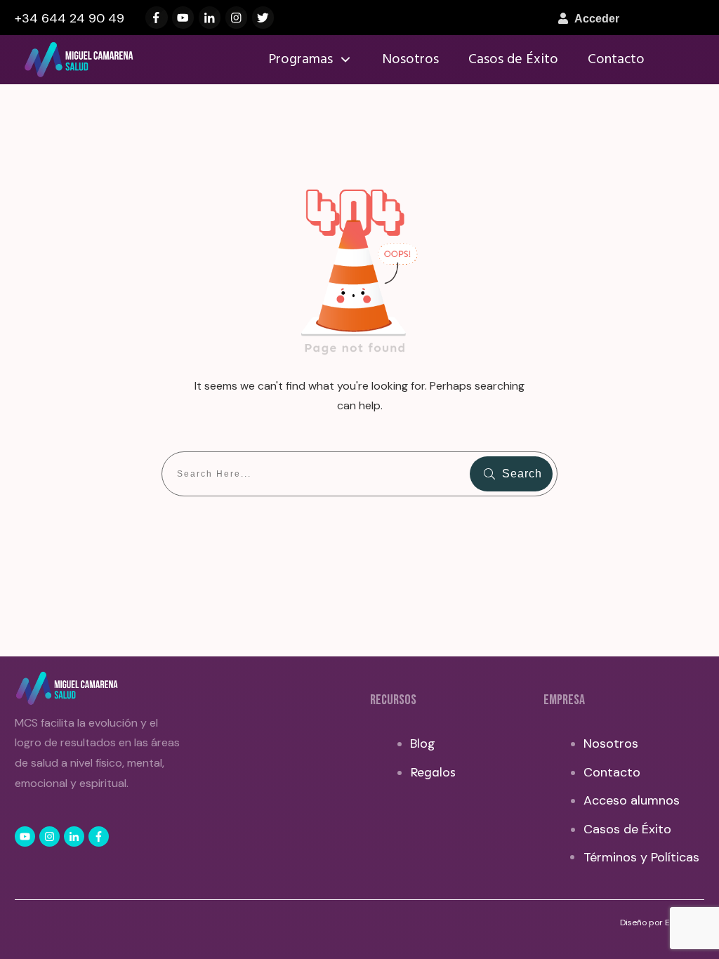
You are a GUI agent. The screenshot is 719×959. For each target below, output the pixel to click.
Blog (422, 743)
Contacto (611, 772)
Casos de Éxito (627, 829)
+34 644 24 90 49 (69, 18)
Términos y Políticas (641, 857)
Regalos (433, 772)
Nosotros (610, 743)
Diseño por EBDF (653, 922)
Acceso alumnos (631, 800)
